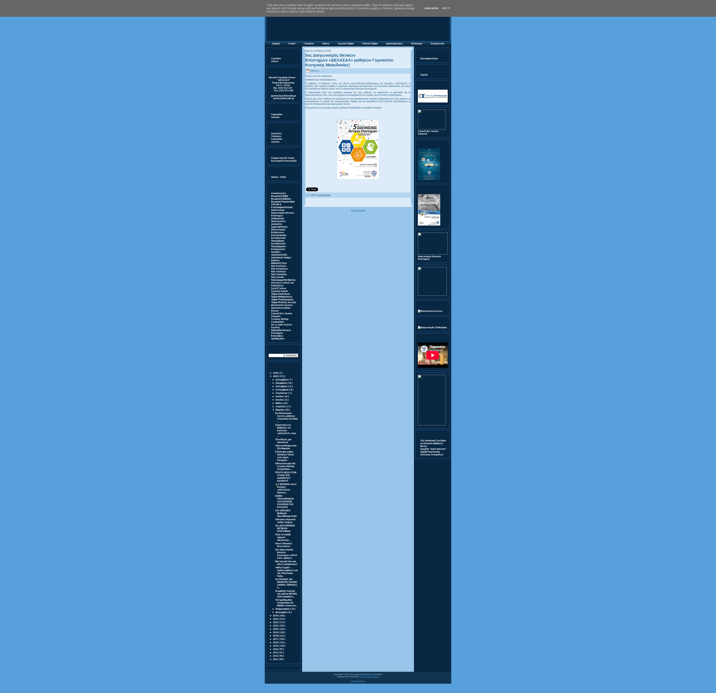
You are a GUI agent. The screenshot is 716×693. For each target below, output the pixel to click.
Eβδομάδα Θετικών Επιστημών (281, 331)
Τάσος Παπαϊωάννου (369, 676)
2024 (276, 615)
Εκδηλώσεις (277, 232)
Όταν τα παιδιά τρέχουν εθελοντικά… (283, 537)
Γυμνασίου (276, 114)
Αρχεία (424, 74)
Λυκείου (275, 117)
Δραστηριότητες (279, 227)
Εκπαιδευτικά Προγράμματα (278, 245)
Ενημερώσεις (278, 249)
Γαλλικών (276, 136)
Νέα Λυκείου (277, 277)
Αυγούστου (282, 393)
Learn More (431, 8)
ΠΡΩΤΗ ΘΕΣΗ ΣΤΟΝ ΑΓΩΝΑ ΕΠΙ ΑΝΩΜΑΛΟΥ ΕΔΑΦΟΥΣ (285, 476)
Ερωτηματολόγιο (429, 58)
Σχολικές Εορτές (279, 291)
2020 (276, 629)
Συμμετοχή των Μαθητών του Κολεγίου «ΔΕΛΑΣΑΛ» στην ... (285, 430)
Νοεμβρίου (281, 383)
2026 (276, 373)
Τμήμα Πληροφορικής (282, 299)
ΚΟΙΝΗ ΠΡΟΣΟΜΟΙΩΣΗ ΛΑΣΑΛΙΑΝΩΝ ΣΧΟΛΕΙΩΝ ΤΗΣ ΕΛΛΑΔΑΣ (284, 501)
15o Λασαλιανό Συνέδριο (433, 440)
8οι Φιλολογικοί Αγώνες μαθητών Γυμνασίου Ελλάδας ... (286, 417)
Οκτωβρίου (282, 386)
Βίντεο (423, 446)
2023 (276, 619)
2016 (276, 642)
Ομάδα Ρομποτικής (430, 452)
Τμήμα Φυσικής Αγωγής (283, 302)
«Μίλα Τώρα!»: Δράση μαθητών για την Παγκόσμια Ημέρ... (286, 571)
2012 (276, 656)
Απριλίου (281, 406)
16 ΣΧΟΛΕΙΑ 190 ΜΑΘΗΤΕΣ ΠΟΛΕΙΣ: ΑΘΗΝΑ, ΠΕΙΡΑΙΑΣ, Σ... (286, 583)
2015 (276, 646)
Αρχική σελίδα (358, 210)
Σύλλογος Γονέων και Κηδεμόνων (282, 284)
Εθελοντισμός (278, 229)
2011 (276, 659)
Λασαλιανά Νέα (279, 254)
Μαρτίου (280, 410)
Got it (446, 8)
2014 (276, 649)
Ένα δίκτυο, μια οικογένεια (283, 441)
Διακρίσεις (276, 224)
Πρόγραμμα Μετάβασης (283, 280)
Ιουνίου (280, 400)
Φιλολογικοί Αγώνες (282, 305)
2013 (276, 652)
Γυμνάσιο (276, 58)
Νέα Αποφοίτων (279, 268)
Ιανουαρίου (282, 612)
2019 (276, 632)
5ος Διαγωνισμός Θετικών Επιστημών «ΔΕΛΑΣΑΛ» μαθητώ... (286, 553)
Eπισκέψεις (277, 336)
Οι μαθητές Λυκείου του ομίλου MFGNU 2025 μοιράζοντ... (286, 594)
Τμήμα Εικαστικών (280, 294)
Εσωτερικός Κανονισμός (284, 161)
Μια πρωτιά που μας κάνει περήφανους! (286, 563)
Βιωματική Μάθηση (281, 199)
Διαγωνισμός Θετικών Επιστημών (282, 214)
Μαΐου (279, 403)
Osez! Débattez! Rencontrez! (283, 545)
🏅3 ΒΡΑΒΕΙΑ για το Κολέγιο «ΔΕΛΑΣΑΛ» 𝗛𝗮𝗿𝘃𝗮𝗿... (285, 488)
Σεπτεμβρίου (282, 389)
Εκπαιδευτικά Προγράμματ (278, 239)
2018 (276, 635)
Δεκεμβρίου (282, 379)
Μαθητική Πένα (279, 263)
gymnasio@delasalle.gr (283, 95)
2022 (276, 622)
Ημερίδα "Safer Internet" (433, 449)
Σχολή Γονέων (278, 288)
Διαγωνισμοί (277, 210)
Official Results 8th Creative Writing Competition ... (285, 466)
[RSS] (269, 680)
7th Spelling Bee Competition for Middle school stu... (286, 603)
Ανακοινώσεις (278, 193)
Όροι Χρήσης (357, 681)
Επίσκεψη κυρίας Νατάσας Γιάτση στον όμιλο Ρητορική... (284, 456)
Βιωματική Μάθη (279, 196)
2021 (276, 625)
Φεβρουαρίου (283, 609)
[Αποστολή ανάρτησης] (322, 71)
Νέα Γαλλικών (278, 271)
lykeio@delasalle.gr (283, 98)
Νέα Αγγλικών (278, 266)
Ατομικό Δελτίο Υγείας (282, 158)
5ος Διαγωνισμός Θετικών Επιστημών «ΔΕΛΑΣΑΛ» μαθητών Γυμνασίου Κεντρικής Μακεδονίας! (349, 60)
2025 (276, 376)
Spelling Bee (277, 338)
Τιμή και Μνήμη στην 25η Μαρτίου (286, 447)
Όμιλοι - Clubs (278, 177)
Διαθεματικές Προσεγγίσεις (278, 220)
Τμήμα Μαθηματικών (281, 296)
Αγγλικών (276, 133)
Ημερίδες (276, 252)
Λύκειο (274, 61)
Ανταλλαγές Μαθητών (431, 443)
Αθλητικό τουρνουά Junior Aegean (285, 521)
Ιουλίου (280, 396)
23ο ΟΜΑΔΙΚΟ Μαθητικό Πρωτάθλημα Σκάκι (286, 513)
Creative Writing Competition (279, 320)
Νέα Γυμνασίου (279, 274)
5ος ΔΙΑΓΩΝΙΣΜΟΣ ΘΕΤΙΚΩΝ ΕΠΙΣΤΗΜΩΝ (285, 528)
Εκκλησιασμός (278, 235)
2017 (276, 639)
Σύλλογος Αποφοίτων (431, 454)
